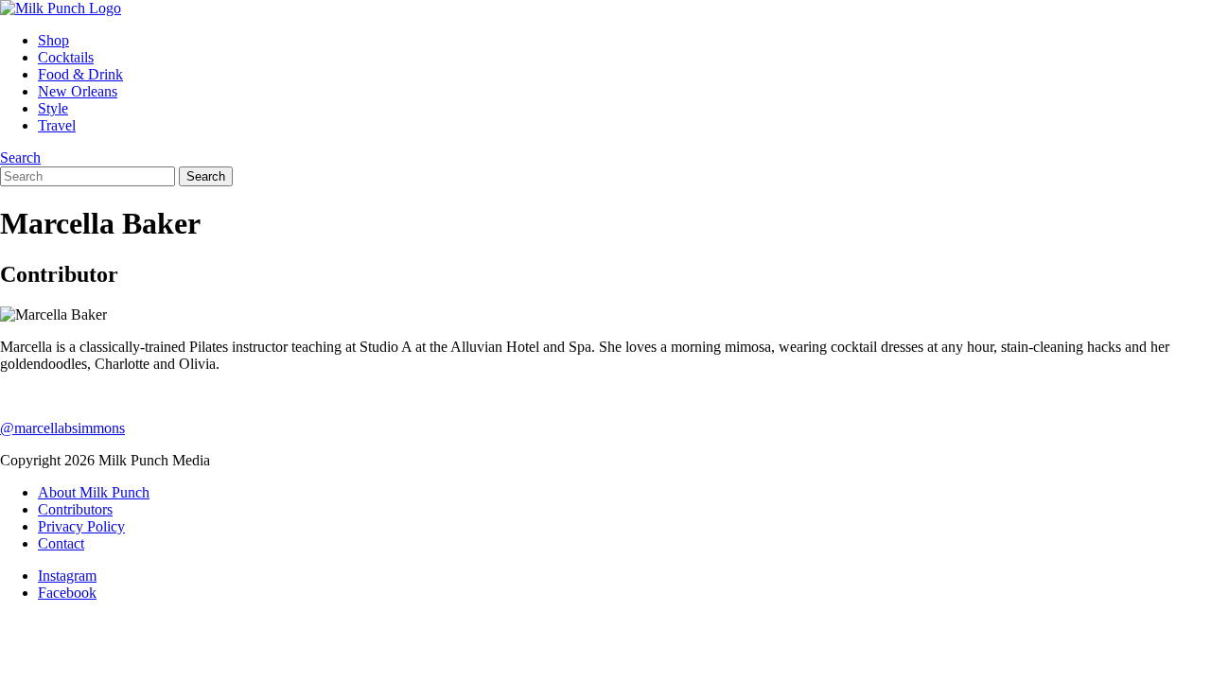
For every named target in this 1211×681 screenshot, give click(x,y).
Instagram (67, 576)
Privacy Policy (81, 526)
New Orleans (77, 91)
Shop (53, 40)
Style (53, 108)
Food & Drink (80, 74)
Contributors (75, 509)
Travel (57, 125)
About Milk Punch (93, 492)
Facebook (67, 593)
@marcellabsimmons (62, 428)
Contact (61, 543)
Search (20, 157)
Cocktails (66, 57)
